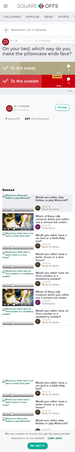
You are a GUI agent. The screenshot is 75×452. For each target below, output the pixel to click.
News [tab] (48, 17)
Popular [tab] (32, 17)
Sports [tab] (63, 17)
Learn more (55, 438)
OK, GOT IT (37, 446)
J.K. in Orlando (21, 106)
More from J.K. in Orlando (28, 30)
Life (16, 40)
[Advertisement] (38, 353)
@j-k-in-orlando (21, 109)
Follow (62, 107)
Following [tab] (12, 17)
